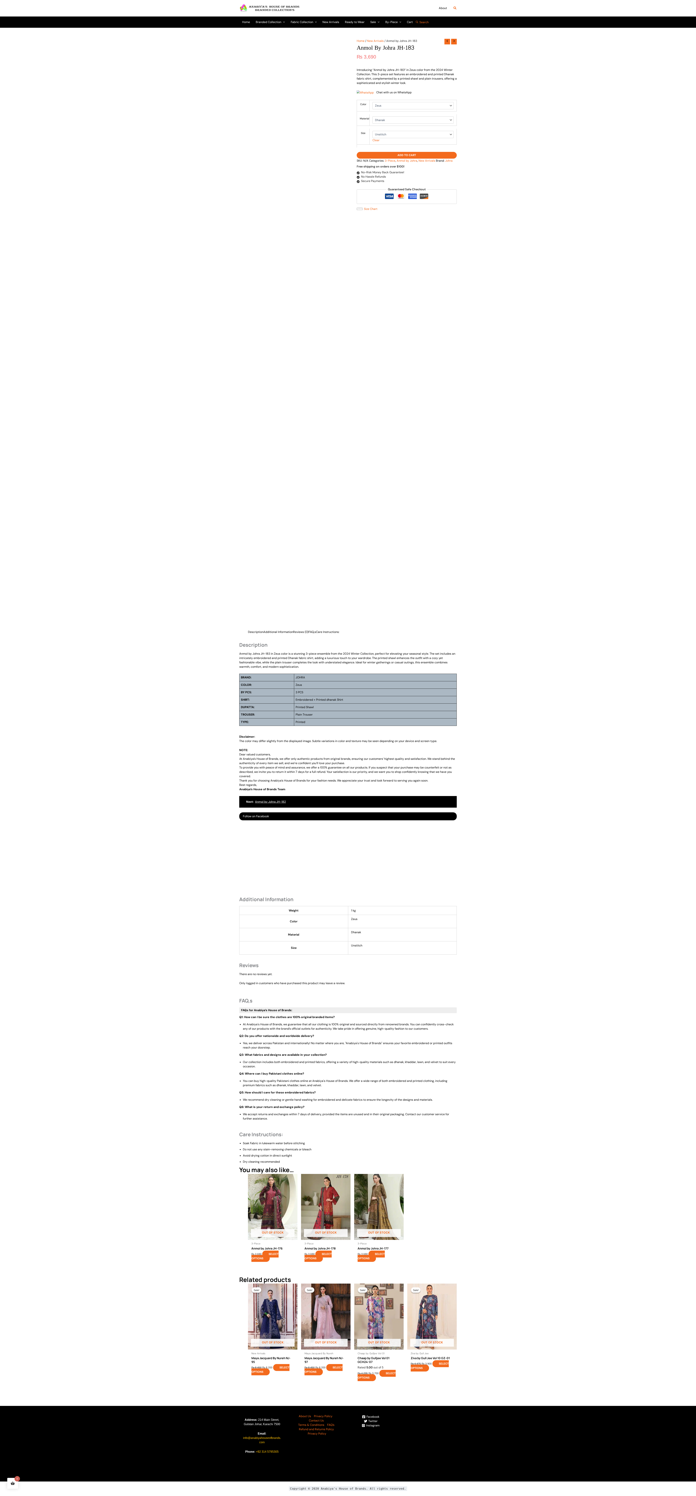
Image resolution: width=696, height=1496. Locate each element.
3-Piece (394, 202)
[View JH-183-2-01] (279, 176)
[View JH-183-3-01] (307, 176)
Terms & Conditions (311, 774)
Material (364, 118)
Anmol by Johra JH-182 (270, 428)
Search (424, 22)
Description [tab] (255, 259)
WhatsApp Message (87, 888)
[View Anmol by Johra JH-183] (251, 163)
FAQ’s (330, 774)
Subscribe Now (407, 189)
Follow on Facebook (256, 443)
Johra (360, 206)
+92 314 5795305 (267, 801)
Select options (265, 606)
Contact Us (316, 770)
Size (363, 133)
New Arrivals (375, 41)
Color (363, 104)
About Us (305, 766)
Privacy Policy (323, 766)
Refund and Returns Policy (316, 779)
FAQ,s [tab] (312, 259)
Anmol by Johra (411, 202)
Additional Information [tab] (278, 259)
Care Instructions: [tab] (327, 259)
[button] (455, 8)
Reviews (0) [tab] (300, 259)
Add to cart (406, 196)
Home (360, 41)
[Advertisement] (348, 485)
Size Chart (370, 254)
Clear (376, 140)
